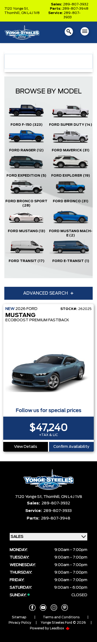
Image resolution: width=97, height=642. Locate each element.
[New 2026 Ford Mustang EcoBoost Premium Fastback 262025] (48, 368)
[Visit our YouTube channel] (43, 607)
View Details (25, 447)
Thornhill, (12, 13)
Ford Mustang (26, 231)
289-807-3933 (72, 15)
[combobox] (48, 61)
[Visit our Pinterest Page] (64, 607)
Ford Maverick (70, 150)
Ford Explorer (70, 175)
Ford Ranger (26, 150)
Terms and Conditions (61, 617)
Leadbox (57, 628)
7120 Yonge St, (16, 8)
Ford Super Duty (70, 124)
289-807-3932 (75, 4)
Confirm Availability (71, 447)
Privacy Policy (20, 622)
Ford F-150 (27, 124)
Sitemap (19, 617)
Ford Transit (26, 261)
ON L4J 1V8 (30, 13)
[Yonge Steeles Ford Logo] (22, 32)
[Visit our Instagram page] (54, 607)
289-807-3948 (75, 8)
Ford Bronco (70, 201)
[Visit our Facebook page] (32, 607)
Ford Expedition (26, 175)
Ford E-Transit (70, 261)
